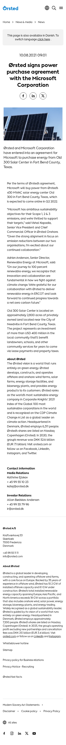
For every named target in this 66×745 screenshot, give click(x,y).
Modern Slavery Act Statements (21, 704)
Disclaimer (9, 711)
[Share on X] (42, 95)
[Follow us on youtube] (34, 733)
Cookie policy (29, 711)
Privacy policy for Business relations (23, 659)
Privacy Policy (51, 711)
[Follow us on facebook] (4, 733)
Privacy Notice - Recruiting (18, 666)
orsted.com (9, 636)
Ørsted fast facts (12, 676)
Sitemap (7, 649)
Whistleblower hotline (16, 643)
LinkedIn (38, 636)
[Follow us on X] (26, 733)
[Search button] (54, 8)
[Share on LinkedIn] (33, 95)
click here (43, 39)
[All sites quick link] (47, 8)
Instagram (55, 636)
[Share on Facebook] (23, 95)
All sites (12, 722)
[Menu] (61, 8)
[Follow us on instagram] (11, 733)
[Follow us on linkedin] (19, 733)
